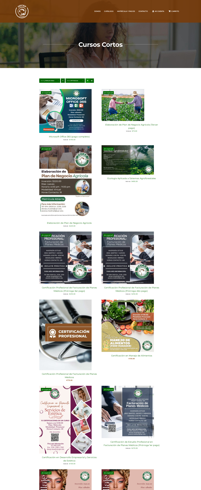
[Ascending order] (63, 80)
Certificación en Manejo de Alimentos (131, 355)
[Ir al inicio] (22, 11)
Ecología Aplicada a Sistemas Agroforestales (131, 178)
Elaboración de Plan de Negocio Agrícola (69, 223)
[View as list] (92, 81)
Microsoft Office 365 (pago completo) (69, 136)
